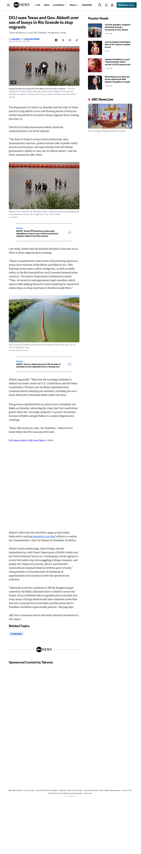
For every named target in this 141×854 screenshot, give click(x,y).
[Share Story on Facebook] (56, 40)
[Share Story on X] (63, 40)
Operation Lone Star (43, 536)
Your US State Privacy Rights (47, 790)
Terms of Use (126, 790)
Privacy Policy (30, 790)
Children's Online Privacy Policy (71, 790)
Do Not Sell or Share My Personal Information (65, 793)
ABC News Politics (36, 440)
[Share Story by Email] (70, 40)
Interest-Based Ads (91, 790)
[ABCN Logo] (21, 5)
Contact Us (88, 793)
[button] (8, 5)
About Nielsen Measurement (110, 790)
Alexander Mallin (32, 39)
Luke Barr (15, 39)
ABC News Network (16, 790)
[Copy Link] (76, 40)
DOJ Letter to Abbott (17, 440)
